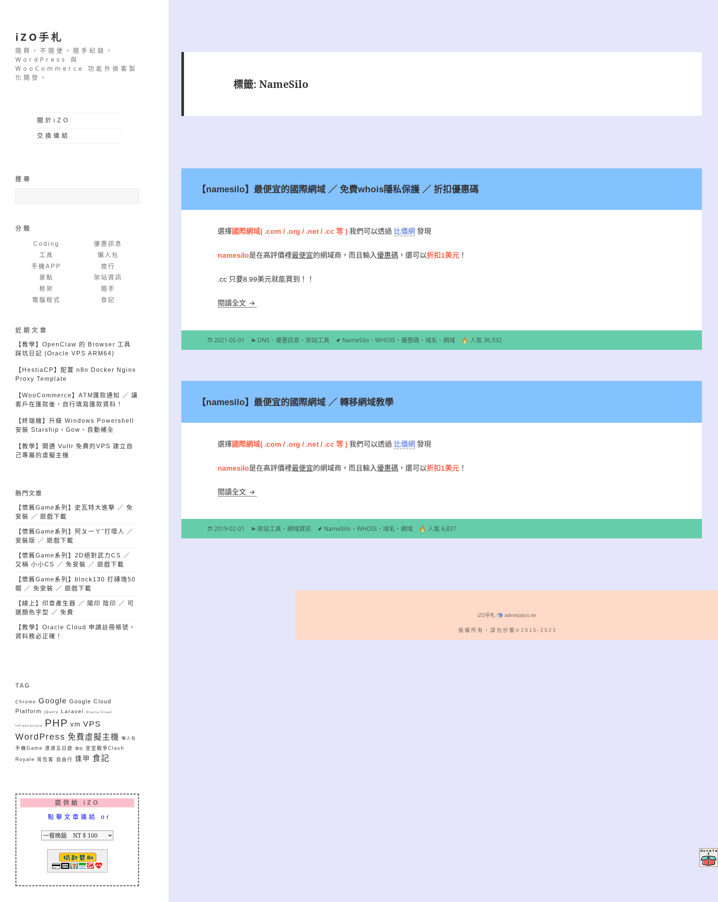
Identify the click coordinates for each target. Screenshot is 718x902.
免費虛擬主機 (93, 737)
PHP (56, 723)
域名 (431, 340)
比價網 (404, 231)
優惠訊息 (108, 244)
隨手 (108, 288)
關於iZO (53, 120)
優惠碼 (410, 340)
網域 (449, 340)
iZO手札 (39, 37)
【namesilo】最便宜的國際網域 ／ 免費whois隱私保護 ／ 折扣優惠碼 (338, 189)
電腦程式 (46, 300)
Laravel (72, 711)
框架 (46, 288)
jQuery (51, 712)
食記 (108, 300)
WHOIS (385, 340)
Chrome (25, 701)
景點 (46, 277)
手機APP (46, 266)
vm (75, 724)
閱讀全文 (237, 303)
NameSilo (355, 340)
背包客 (45, 759)
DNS (263, 340)
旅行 (108, 266)
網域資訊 (299, 529)
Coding (46, 244)
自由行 (64, 759)
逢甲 (82, 758)
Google (53, 701)
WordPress (40, 737)
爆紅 (79, 748)
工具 (46, 255)
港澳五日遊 (59, 748)
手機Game (29, 748)
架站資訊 (108, 277)
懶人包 (108, 255)
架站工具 (317, 340)
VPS (92, 723)
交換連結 (53, 135)
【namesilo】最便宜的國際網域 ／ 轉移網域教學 (295, 402)
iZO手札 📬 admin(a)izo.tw (507, 615)
